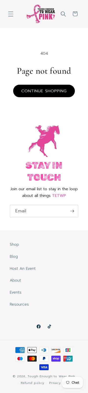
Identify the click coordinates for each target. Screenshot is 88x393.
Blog (14, 256)
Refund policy (32, 383)
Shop (14, 244)
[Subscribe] (72, 211)
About (15, 280)
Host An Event (23, 268)
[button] (11, 14)
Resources (19, 304)
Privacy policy (60, 383)
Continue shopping (44, 91)
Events (16, 292)
